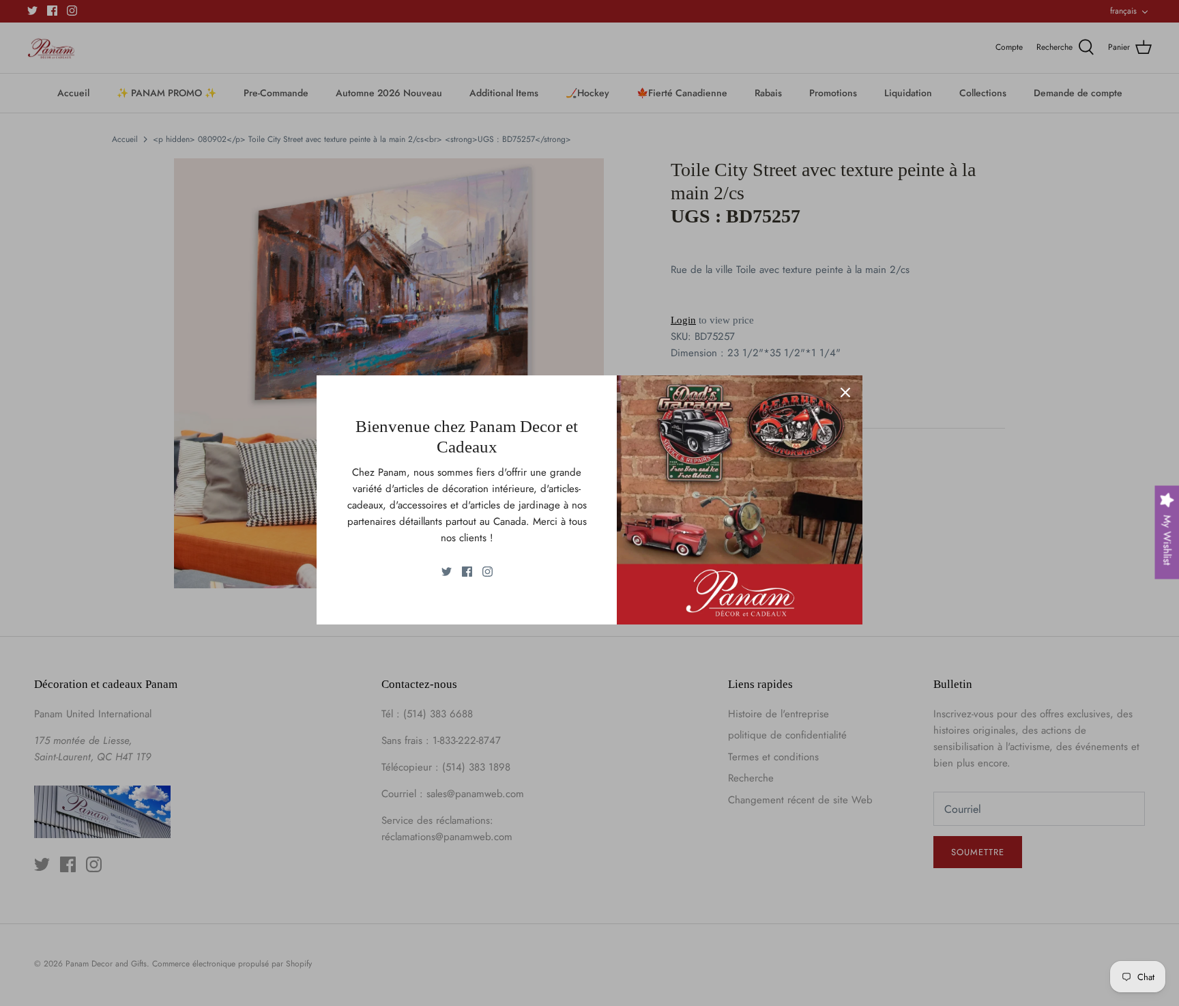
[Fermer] (845, 392)
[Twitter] (446, 571)
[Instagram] (487, 571)
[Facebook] (467, 571)
